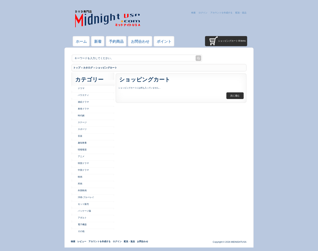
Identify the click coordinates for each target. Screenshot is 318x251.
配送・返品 (240, 12)
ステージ (82, 122)
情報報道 (82, 149)
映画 (80, 177)
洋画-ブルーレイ (86, 197)
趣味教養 (82, 143)
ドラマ (81, 88)
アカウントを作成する (221, 12)
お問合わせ (142, 241)
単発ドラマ (83, 108)
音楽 (80, 136)
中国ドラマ (83, 170)
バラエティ (83, 95)
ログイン (203, 12)
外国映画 (82, 190)
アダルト (82, 217)
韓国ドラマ (83, 163)
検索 (193, 12)
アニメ (81, 156)
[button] (235, 95)
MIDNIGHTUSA (238, 242)
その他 (81, 231)
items (242, 41)
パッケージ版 (84, 211)
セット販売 (83, 204)
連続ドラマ (83, 102)
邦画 (80, 183)
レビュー (81, 241)
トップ (76, 67)
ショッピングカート (106, 67)
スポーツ (82, 129)
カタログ (88, 67)
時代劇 (81, 115)
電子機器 (82, 224)
